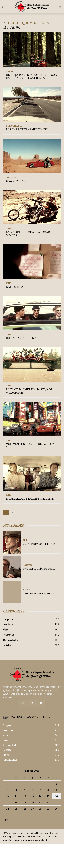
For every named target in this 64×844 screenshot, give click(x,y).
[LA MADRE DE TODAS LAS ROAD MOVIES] (32, 207)
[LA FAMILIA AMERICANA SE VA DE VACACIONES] (32, 364)
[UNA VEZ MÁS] (32, 156)
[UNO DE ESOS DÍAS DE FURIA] (12, 567)
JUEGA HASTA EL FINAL (22, 338)
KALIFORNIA (14, 286)
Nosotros (28, 565)
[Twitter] (32, 703)
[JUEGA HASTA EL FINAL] (32, 313)
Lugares (11, 177)
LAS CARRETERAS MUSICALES (27, 129)
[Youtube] (41, 703)
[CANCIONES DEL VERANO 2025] (12, 592)
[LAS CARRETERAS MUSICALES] (32, 104)
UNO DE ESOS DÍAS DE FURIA (39, 568)
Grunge (10, 71)
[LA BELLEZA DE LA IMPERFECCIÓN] (32, 473)
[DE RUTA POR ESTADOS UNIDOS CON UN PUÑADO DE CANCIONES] (32, 49)
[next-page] (19, 512)
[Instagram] (23, 703)
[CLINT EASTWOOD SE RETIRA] (12, 542)
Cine (8, 228)
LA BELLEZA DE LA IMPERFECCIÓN (30, 498)
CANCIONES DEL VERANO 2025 (40, 593)
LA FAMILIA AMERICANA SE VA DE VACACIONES (29, 391)
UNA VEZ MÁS (15, 181)
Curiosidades (14, 126)
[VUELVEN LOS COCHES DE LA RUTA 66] (32, 419)
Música (26, 590)
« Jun (5, 819)
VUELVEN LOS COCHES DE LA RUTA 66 (30, 445)
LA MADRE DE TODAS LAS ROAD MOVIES (28, 233)
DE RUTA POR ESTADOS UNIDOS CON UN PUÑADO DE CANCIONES (31, 76)
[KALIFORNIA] (32, 261)
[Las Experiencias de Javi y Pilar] (32, 6)
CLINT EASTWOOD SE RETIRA (39, 543)
